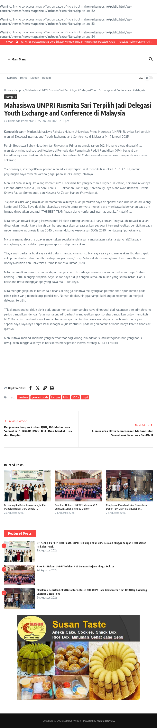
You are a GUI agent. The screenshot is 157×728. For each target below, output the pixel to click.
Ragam (46, 77)
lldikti (66, 397)
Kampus (12, 77)
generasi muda (39, 397)
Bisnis (23, 77)
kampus (55, 397)
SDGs (75, 397)
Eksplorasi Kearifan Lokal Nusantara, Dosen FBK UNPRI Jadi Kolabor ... (126, 506)
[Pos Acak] (141, 77)
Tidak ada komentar (21, 121)
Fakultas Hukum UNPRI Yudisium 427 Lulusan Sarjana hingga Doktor (76, 506)
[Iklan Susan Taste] (78, 699)
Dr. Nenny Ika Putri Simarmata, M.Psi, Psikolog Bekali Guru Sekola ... (25, 506)
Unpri (85, 397)
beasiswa (23, 397)
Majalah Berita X (106, 720)
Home (7, 90)
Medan (34, 77)
